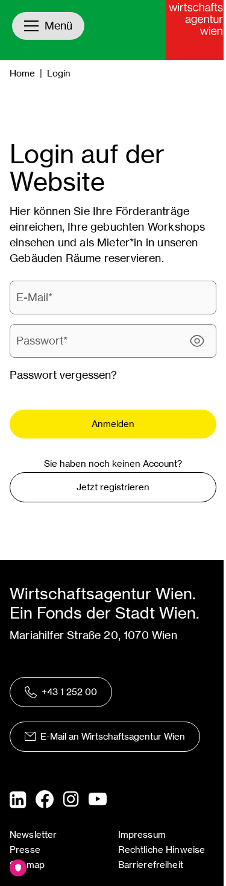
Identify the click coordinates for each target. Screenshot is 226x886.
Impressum (142, 834)
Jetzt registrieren (113, 487)
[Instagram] (71, 800)
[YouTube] (98, 800)
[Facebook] (45, 799)
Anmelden (113, 423)
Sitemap (27, 864)
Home (22, 73)
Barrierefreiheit (150, 864)
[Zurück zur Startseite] (196, 30)
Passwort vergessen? (63, 375)
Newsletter (33, 834)
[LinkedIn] (18, 800)
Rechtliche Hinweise (162, 849)
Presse (25, 849)
